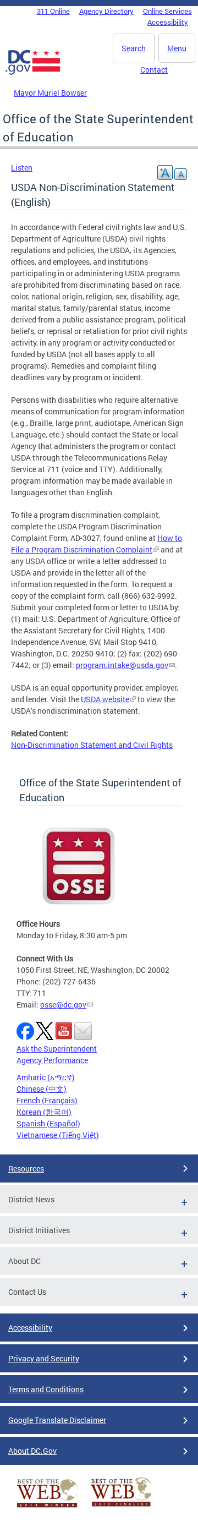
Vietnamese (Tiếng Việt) (57, 1135)
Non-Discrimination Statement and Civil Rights (92, 745)
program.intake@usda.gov (122, 665)
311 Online (53, 11)
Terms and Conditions (46, 1389)
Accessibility (167, 22)
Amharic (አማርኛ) (45, 1077)
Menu (176, 48)
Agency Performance (52, 1060)
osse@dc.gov (63, 1004)
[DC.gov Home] (33, 73)
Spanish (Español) (48, 1123)
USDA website (105, 699)
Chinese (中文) (41, 1088)
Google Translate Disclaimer (57, 1420)
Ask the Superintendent (56, 1048)
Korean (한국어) (44, 1112)
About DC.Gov (32, 1451)
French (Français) (47, 1100)
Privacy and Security (43, 1358)
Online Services (167, 11)
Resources (26, 1168)
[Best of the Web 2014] (47, 1507)
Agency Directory (106, 11)
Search (134, 48)
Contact (154, 69)
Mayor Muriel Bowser (50, 92)
